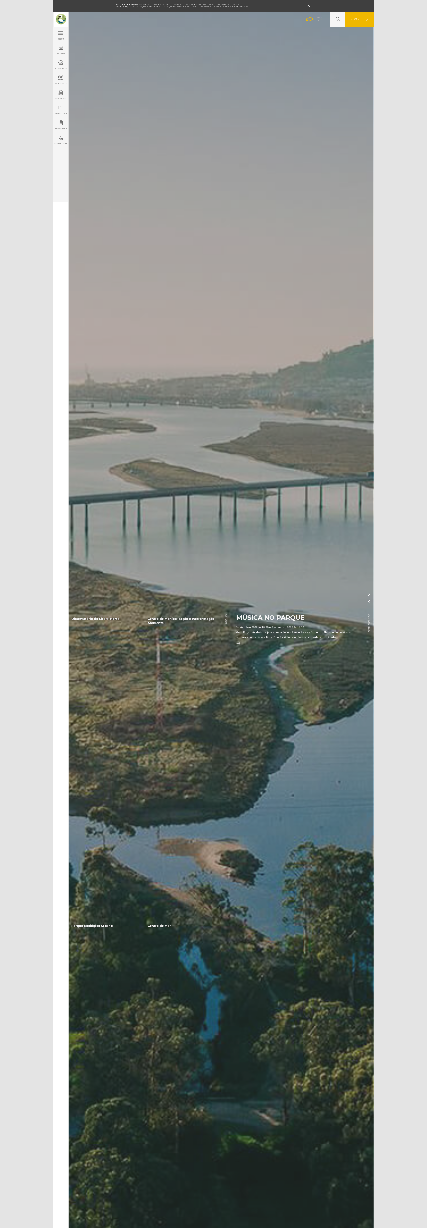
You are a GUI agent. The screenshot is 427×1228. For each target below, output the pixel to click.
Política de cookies (236, 7)
